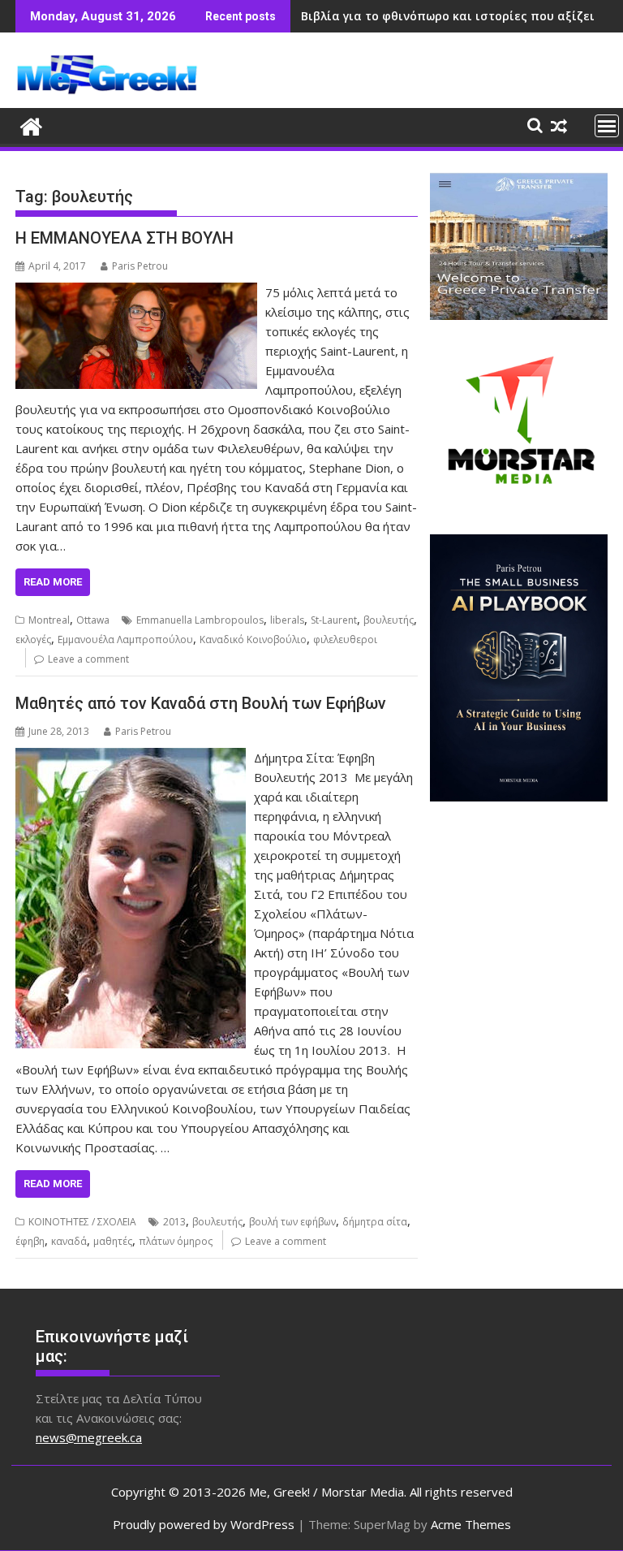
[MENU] (607, 125)
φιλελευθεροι (345, 639)
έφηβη (30, 1241)
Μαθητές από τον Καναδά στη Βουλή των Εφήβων (200, 703)
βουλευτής (388, 620)
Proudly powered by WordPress (203, 1524)
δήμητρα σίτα (374, 1222)
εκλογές (33, 639)
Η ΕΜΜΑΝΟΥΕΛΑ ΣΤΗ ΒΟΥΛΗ (124, 238)
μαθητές (112, 1241)
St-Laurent (334, 620)
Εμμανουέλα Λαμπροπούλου (125, 639)
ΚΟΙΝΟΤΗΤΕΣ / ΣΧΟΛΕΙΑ (82, 1222)
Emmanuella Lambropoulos (200, 620)
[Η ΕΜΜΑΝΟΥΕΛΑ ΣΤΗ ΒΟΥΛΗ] (136, 292)
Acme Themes (471, 1524)
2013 (174, 1222)
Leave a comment (88, 659)
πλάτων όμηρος (176, 1241)
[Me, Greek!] (31, 124)
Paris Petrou (140, 266)
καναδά (69, 1241)
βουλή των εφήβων (292, 1222)
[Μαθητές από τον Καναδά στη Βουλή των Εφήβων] (130, 758)
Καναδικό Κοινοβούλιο (253, 639)
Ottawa (93, 620)
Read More (53, 582)
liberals (287, 620)
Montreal (49, 620)
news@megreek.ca (89, 1437)
